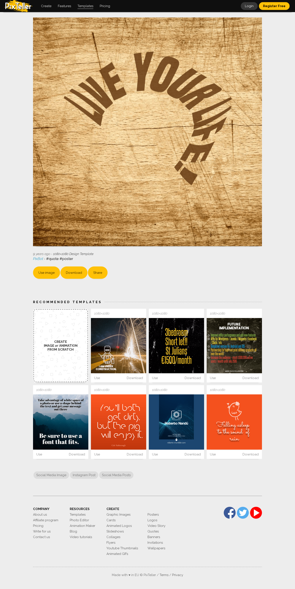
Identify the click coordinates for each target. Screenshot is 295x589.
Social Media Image (51, 475)
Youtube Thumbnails (122, 548)
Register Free (274, 6)
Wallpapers (156, 548)
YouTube (256, 513)
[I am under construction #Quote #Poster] (118, 345)
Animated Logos (119, 526)
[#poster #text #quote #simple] (118, 422)
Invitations (155, 543)
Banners (154, 537)
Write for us (42, 531)
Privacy (177, 575)
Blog (73, 531)
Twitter (243, 513)
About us (40, 515)
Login (249, 6)
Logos (152, 520)
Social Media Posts (116, 475)
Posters (153, 515)
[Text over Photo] (60, 422)
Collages (113, 537)
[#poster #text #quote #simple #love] (234, 422)
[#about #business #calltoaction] (176, 422)
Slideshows (115, 531)
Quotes (153, 531)
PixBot (38, 259)
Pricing (38, 526)
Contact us (41, 537)
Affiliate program (45, 520)
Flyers (110, 543)
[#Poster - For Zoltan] (176, 345)
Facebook (230, 513)
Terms (164, 575)
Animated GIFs (117, 554)
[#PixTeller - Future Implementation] (234, 345)
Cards (111, 520)
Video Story (156, 526)
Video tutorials (81, 537)
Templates (78, 515)
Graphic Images (118, 515)
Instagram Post (84, 475)
